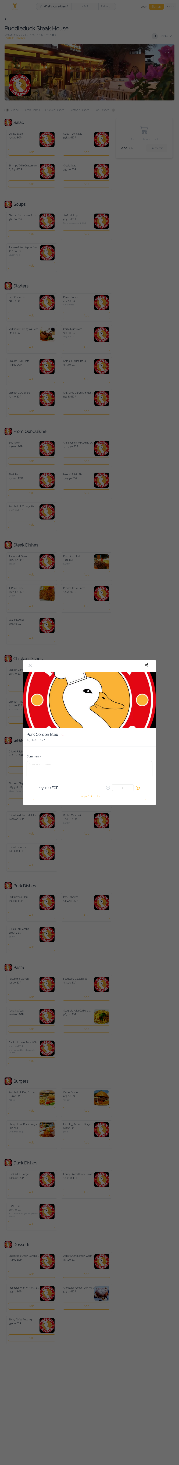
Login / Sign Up (90, 795)
